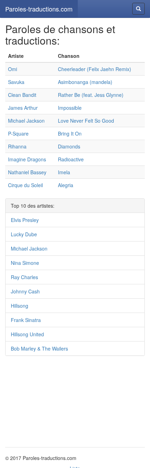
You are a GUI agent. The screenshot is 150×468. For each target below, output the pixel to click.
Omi (12, 69)
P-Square (18, 133)
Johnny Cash (25, 291)
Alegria (65, 185)
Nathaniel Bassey (27, 172)
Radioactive (71, 159)
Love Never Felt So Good (86, 120)
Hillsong (19, 305)
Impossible (70, 107)
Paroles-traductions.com (39, 8)
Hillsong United (27, 334)
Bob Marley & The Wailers (39, 348)
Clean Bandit (22, 94)
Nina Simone (25, 262)
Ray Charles (24, 277)
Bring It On (70, 133)
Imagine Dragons (27, 159)
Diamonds (69, 146)
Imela (64, 172)
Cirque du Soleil (25, 185)
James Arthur (23, 107)
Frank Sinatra (26, 319)
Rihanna (17, 146)
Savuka (16, 81)
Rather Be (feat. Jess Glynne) (90, 94)
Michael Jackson (26, 120)
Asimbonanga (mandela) (85, 81)
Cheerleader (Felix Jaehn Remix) (94, 69)
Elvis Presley (25, 219)
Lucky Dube (24, 234)
